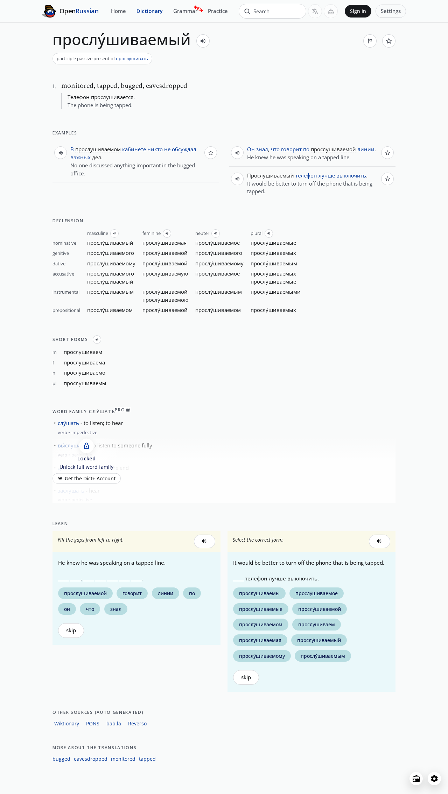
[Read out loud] (203, 41)
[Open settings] (434, 778)
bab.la (113, 723)
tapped (147, 758)
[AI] (331, 11)
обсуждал (184, 149)
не (167, 149)
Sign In (358, 11)
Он (251, 149)
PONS (92, 723)
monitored (123, 758)
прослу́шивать (132, 58)
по (306, 149)
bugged (61, 758)
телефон (306, 175)
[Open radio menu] (416, 778)
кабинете (134, 149)
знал (262, 149)
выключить (351, 175)
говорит (291, 149)
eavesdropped (90, 758)
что (275, 149)
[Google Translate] (315, 11)
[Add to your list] (389, 41)
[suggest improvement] (370, 41)
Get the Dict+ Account (90, 478)
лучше (326, 175)
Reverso (137, 723)
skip (71, 630)
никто (155, 149)
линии (365, 149)
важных (80, 157)
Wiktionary (66, 723)
